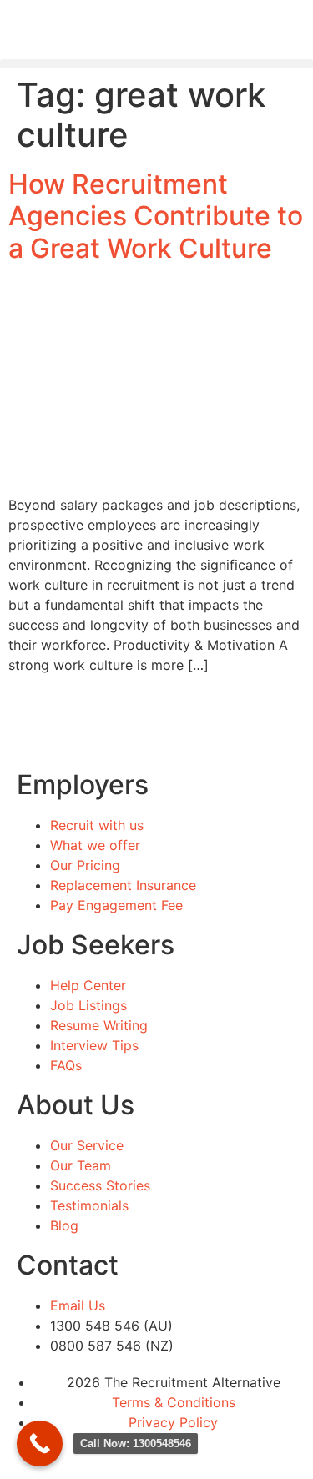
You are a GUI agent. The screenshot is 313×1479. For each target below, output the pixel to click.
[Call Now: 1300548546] (40, 1443)
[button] (156, 63)
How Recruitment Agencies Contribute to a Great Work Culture (155, 216)
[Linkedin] (67, 1453)
